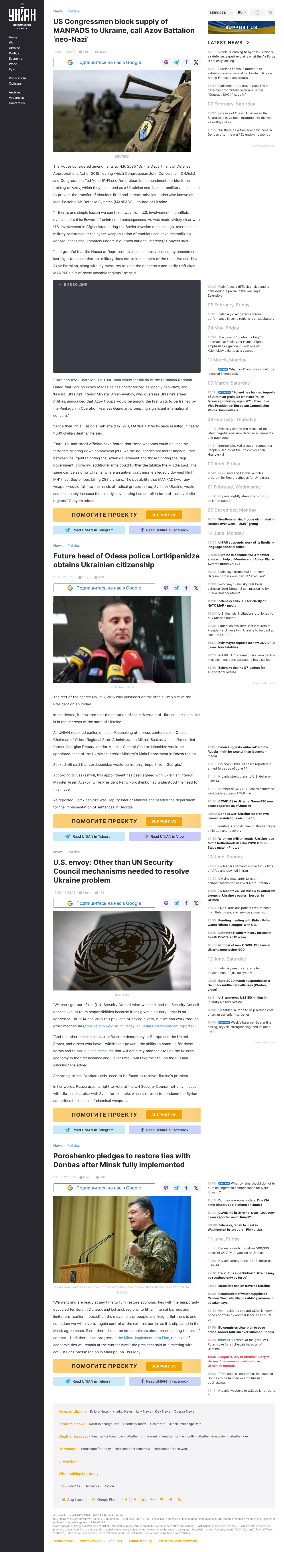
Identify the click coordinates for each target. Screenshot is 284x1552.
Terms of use (63, 1541)
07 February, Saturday (231, 104)
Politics (14, 53)
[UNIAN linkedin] (143, 1499)
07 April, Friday (224, 463)
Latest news (225, 42)
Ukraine (14, 48)
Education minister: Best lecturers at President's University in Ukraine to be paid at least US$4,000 (241, 630)
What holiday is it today (79, 1473)
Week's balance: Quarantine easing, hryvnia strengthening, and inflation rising (239, 1026)
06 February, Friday (229, 305)
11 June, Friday (224, 1239)
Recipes (74, 1486)
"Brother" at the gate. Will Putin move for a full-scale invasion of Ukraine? (238, 1344)
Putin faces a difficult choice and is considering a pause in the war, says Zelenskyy (238, 291)
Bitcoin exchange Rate (185, 1424)
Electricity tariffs (134, 1424)
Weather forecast (73, 1436)
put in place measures (95, 1051)
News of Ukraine (73, 1411)
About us (115, 1541)
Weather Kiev (239, 1436)
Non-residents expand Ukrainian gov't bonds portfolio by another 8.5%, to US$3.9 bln (241, 1315)
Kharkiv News (122, 1411)
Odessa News (184, 1411)
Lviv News (143, 1411)
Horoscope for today (96, 1449)
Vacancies (16, 97)
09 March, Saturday (229, 383)
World (13, 64)
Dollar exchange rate (104, 1424)
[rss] (179, 1499)
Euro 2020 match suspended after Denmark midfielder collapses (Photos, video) (239, 985)
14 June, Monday (226, 533)
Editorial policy (140, 1541)
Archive (14, 92)
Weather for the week (142, 1436)
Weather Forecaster (212, 1436)
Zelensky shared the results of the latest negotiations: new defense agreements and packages (240, 433)
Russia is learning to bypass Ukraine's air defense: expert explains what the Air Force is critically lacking (241, 56)
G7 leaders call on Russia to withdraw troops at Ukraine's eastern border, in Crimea (241, 895)
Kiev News (162, 1411)
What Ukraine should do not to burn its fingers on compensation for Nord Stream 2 (241, 1187)
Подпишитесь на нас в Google (108, 62)
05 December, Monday (232, 510)
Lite (62, 1486)
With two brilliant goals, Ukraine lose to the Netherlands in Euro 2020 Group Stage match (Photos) (241, 843)
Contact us (17, 103)
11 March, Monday (227, 360)
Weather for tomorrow (107, 1436)
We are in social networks (178, 1541)
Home (13, 37)
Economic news (72, 1424)
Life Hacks (91, 1486)
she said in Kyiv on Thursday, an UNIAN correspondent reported (141, 1026)
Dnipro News (99, 1411)
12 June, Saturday (227, 959)
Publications (18, 78)
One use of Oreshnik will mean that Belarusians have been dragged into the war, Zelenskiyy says (240, 117)
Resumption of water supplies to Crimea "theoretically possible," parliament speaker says (240, 1298)
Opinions (15, 83)
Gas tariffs (157, 1424)
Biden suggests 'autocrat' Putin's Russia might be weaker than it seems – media (238, 751)
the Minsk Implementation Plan (143, 1338)
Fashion (108, 1486)
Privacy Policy (90, 1541)
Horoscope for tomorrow (132, 1449)
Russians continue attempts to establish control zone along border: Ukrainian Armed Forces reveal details (241, 73)
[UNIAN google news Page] (152, 1499)
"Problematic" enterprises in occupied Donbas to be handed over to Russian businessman (240, 1378)
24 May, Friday (223, 328)
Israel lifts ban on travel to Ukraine (244, 1286)
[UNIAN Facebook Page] (126, 1499)
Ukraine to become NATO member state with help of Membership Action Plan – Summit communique (241, 559)
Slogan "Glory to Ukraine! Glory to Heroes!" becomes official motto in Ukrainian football (239, 1361)
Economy (15, 58)
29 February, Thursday (232, 419)
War (12, 42)
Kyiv (12, 69)
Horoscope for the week (171, 1449)
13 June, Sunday (225, 856)
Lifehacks (67, 1461)
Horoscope (68, 1449)
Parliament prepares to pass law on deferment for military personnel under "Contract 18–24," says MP (238, 90)
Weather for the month (178, 1436)
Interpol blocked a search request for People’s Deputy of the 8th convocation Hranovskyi (240, 450)
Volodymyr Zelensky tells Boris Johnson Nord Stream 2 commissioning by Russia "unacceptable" (238, 588)
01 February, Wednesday (234, 487)
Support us (241, 27)
